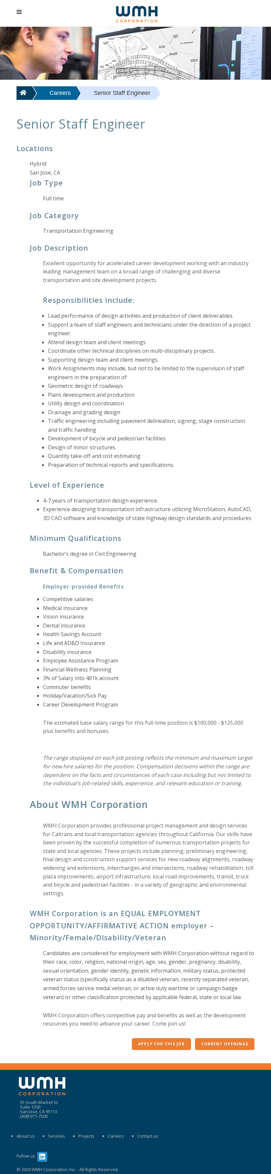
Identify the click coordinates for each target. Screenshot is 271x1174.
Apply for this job (161, 1044)
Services (56, 1136)
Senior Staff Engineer (122, 93)
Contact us (147, 1136)
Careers (60, 93)
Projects (86, 1136)
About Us (26, 1136)
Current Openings (224, 1044)
